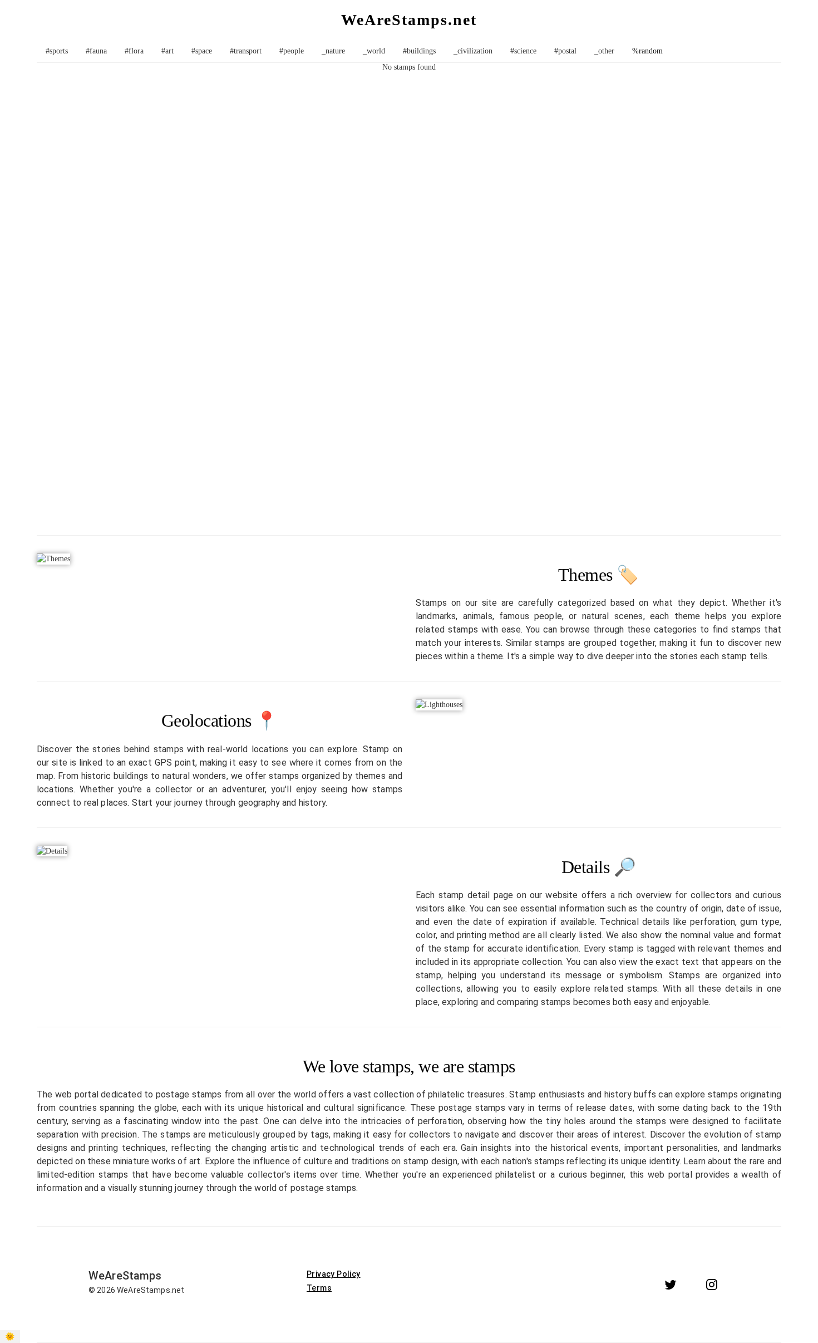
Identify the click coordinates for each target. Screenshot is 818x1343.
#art (167, 51)
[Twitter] (670, 1284)
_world (374, 51)
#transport (246, 51)
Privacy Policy (334, 1274)
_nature (333, 51)
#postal (565, 51)
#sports (57, 51)
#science (523, 51)
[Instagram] (712, 1284)
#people (291, 51)
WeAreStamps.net (409, 19)
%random (647, 51)
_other (604, 51)
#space (201, 51)
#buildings (419, 51)
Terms (319, 1287)
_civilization (473, 51)
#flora (134, 51)
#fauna (96, 51)
